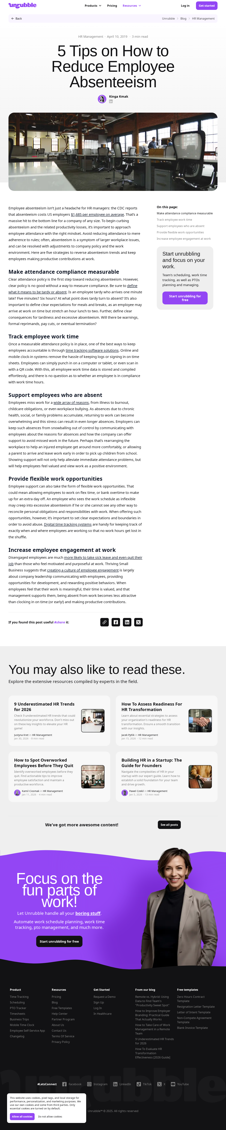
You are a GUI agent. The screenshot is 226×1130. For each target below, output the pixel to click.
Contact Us (59, 1031)
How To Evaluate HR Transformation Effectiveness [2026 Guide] (152, 1053)
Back (19, 18)
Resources (130, 6)
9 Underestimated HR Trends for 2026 (44, 706)
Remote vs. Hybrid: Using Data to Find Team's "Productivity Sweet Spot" (152, 1001)
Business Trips (19, 1019)
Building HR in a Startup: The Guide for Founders (151, 762)
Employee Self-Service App (27, 1031)
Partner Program (63, 1019)
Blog (55, 1002)
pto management (51, 927)
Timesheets (17, 1014)
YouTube (183, 1084)
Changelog (17, 1036)
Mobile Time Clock (22, 1025)
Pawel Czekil (136, 791)
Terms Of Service (63, 1036)
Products (91, 6)
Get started (207, 6)
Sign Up (99, 1002)
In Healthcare (103, 1014)
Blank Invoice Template (192, 1028)
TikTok (147, 1084)
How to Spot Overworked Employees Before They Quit (43, 762)
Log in (185, 6)
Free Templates (62, 1008)
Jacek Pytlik (127, 735)
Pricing (112, 6)
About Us (58, 1025)
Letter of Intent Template (193, 1012)
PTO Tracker (18, 1008)
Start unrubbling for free (185, 298)
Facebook (75, 1084)
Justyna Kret (21, 735)
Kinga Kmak (118, 96)
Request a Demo (105, 997)
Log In (98, 1008)
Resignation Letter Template (196, 1007)
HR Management (90, 36)
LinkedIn (125, 1084)
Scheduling (17, 1002)
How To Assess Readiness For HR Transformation (151, 706)
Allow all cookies (22, 1116)
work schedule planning (59, 921)
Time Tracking (19, 997)
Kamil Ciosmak (30, 791)
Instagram (101, 1084)
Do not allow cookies (50, 1116)
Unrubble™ (95, 1111)
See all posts (169, 825)
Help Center (60, 1014)
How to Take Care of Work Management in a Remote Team (152, 1029)
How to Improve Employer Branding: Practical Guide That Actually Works (152, 1015)
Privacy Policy (61, 1042)
